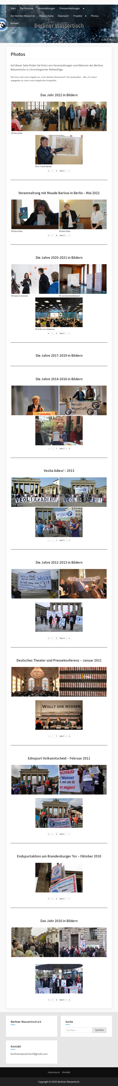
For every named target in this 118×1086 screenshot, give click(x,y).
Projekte (77, 15)
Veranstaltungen (46, 8)
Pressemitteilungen (70, 8)
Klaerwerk (63, 15)
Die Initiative (26, 8)
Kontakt (15, 23)
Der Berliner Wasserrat (23, 15)
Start (13, 8)
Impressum (54, 1072)
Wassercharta (46, 15)
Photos (94, 15)
